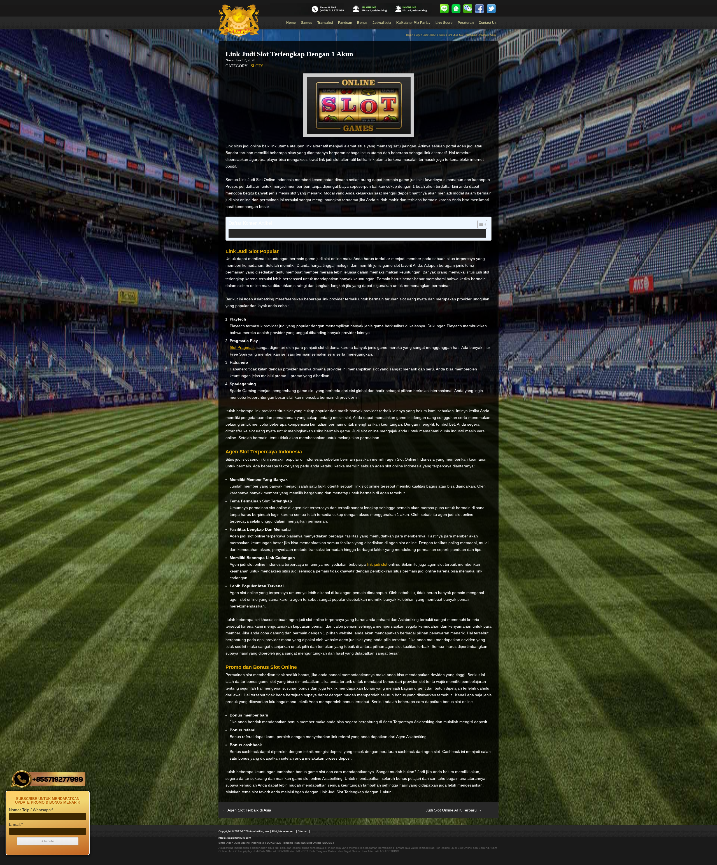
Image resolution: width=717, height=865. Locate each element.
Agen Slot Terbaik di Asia (247, 810)
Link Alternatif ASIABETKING (380, 851)
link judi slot (377, 564)
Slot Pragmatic (242, 347)
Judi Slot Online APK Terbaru (454, 810)
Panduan (345, 23)
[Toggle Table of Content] (479, 224)
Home (291, 23)
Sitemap (303, 831)
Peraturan (466, 23)
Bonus (362, 23)
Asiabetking (226, 847)
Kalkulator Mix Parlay (413, 23)
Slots (442, 35)
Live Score (444, 23)
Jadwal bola (382, 23)
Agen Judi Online (426, 35)
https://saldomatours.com (234, 837)
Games (306, 23)
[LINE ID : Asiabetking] (444, 8)
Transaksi (325, 23)
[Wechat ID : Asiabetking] (467, 8)
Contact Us (488, 23)
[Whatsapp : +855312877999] (455, 8)
